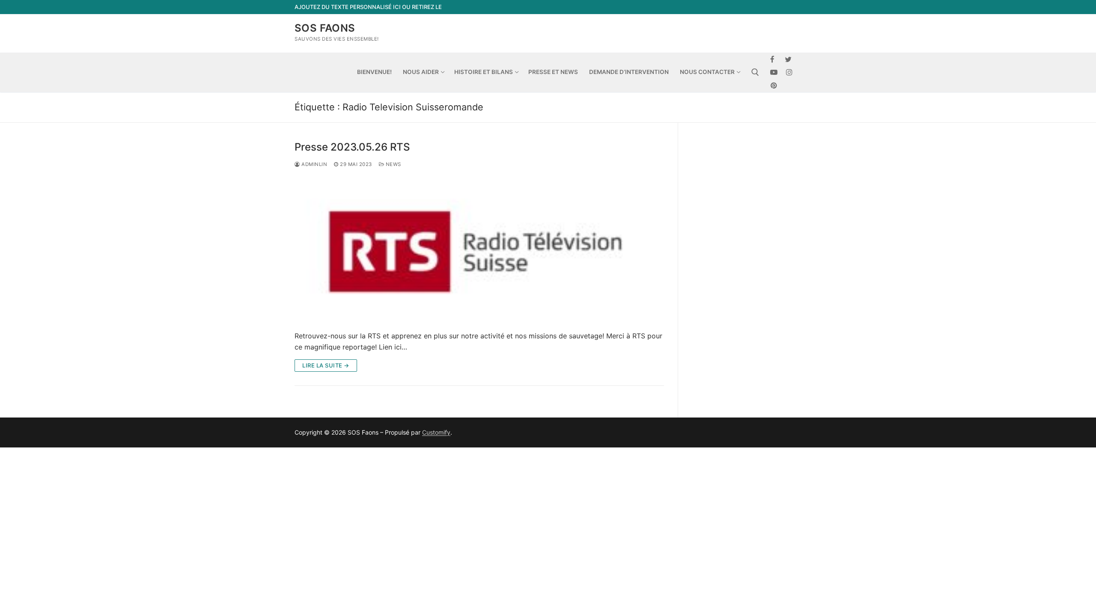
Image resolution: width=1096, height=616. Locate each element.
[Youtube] (773, 72)
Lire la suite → (325, 365)
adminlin (313, 164)
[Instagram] (789, 72)
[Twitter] (788, 59)
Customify (436, 432)
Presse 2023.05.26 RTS (352, 147)
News (392, 164)
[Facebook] (772, 59)
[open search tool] (755, 72)
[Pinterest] (773, 85)
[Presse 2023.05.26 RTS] (479, 250)
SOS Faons (325, 28)
